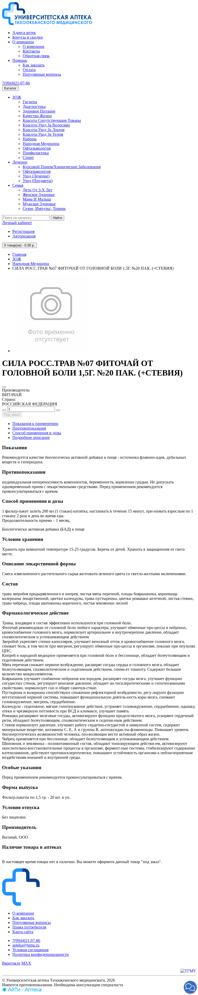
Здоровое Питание (39, 111)
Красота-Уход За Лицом (43, 129)
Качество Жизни (37, 116)
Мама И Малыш (37, 199)
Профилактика (36, 153)
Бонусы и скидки (27, 37)
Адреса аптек (24, 32)
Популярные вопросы (42, 74)
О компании (23, 42)
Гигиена (30, 102)
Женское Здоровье (39, 194)
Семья (17, 185)
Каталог (10, 88)
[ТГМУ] (188, 971)
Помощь (19, 60)
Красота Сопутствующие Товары (52, 120)
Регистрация (23, 231)
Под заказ (12, 414)
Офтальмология (37, 148)
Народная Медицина (41, 143)
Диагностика (34, 106)
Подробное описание (31, 437)
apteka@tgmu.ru (25, 945)
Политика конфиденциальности (40, 954)
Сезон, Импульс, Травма (44, 208)
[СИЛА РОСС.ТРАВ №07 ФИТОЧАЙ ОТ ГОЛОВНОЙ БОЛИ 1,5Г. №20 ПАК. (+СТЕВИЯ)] (51, 350)
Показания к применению (35, 423)
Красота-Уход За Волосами (46, 125)
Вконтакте (11, 963)
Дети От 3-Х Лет (37, 190)
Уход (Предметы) (38, 180)
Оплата (29, 69)
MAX (26, 963)
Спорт (28, 157)
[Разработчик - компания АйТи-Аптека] (22, 990)
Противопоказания (29, 428)
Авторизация (24, 236)
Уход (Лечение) (36, 176)
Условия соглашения (30, 950)
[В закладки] (4, 387)
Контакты (31, 51)
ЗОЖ (16, 97)
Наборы (30, 139)
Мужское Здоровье (39, 204)
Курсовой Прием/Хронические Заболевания (62, 167)
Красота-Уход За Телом (43, 134)
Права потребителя (29, 927)
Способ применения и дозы (36, 433)
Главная (19, 254)
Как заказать (34, 65)
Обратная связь (36, 56)
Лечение (19, 162)
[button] (190, 987)
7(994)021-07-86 (16, 83)
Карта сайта (22, 932)
